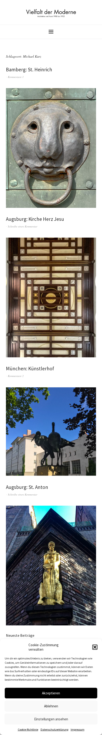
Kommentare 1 (16, 77)
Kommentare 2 (16, 376)
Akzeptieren (51, 693)
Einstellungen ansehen (51, 719)
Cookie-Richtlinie (28, 729)
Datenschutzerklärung (54, 729)
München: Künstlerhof (30, 368)
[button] (95, 647)
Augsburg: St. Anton (27, 487)
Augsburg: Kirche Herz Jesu (35, 219)
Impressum (77, 729)
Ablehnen (51, 706)
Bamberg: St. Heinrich (29, 69)
